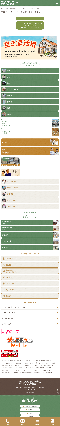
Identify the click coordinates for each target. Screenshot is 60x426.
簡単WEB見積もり (7, 372)
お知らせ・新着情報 (10, 8)
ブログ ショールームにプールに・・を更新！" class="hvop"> (30, 25)
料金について (37, 370)
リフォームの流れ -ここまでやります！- (15, 307)
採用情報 (31, 417)
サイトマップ (6, 324)
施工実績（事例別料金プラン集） (44, 360)
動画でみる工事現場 (7, 365)
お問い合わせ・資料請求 (26, 372)
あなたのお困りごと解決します (16, 360)
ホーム (3, 8)
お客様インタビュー (44, 363)
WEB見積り (30, 409)
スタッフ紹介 (25, 365)
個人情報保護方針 (7, 318)
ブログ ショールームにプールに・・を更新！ (27, 8)
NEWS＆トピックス (8, 313)
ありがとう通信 (29, 368)
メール (22, 424)
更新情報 (48, 368)
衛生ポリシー (37, 372)
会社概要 (4, 368)
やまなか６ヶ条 (30, 360)
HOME (4, 360)
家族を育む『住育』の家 (47, 365)
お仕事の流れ (5, 370)
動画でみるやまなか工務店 (15, 368)
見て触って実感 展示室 (31, 363)
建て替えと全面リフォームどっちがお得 (12, 363)
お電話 (7, 424)
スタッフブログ (35, 365)
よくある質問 (46, 370)
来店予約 (16, 372)
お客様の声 (54, 363)
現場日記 (17, 365)
